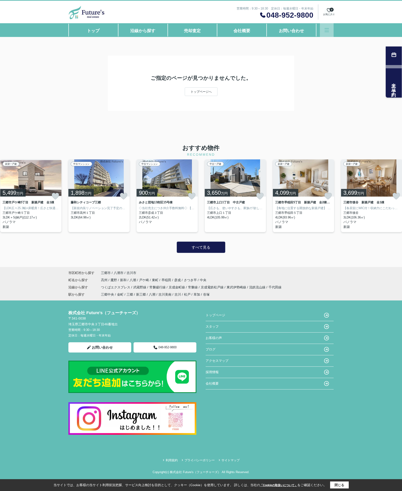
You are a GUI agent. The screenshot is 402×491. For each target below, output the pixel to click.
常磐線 (193, 287)
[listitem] (99, 195)
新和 (123, 280)
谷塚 (206, 294)
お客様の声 (214, 338)
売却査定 (192, 30)
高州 (104, 280)
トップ (93, 30)
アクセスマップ (217, 360)
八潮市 (119, 273)
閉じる (339, 485)
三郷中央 (107, 294)
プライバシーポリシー (199, 460)
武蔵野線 (140, 287)
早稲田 (166, 280)
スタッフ (212, 326)
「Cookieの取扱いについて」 (278, 485)
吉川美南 (164, 294)
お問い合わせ (291, 30)
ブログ (210, 349)
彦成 (178, 280)
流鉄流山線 (257, 287)
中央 (203, 280)
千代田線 (274, 287)
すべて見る (201, 247)
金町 (120, 294)
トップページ (215, 315)
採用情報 (212, 372)
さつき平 (191, 280)
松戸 (187, 294)
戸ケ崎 (144, 280)
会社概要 (242, 30)
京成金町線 (177, 287)
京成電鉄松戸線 (212, 287)
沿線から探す (142, 30)
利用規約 (172, 460)
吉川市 (131, 273)
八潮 (133, 280)
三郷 (130, 294)
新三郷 (141, 294)
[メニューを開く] (326, 30)
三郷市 (106, 273)
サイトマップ (230, 460)
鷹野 (114, 280)
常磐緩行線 (158, 287)
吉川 (177, 294)
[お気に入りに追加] (55, 196)
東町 (155, 280)
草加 (197, 294)
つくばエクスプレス (116, 287)
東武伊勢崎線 (237, 287)
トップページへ (201, 91)
